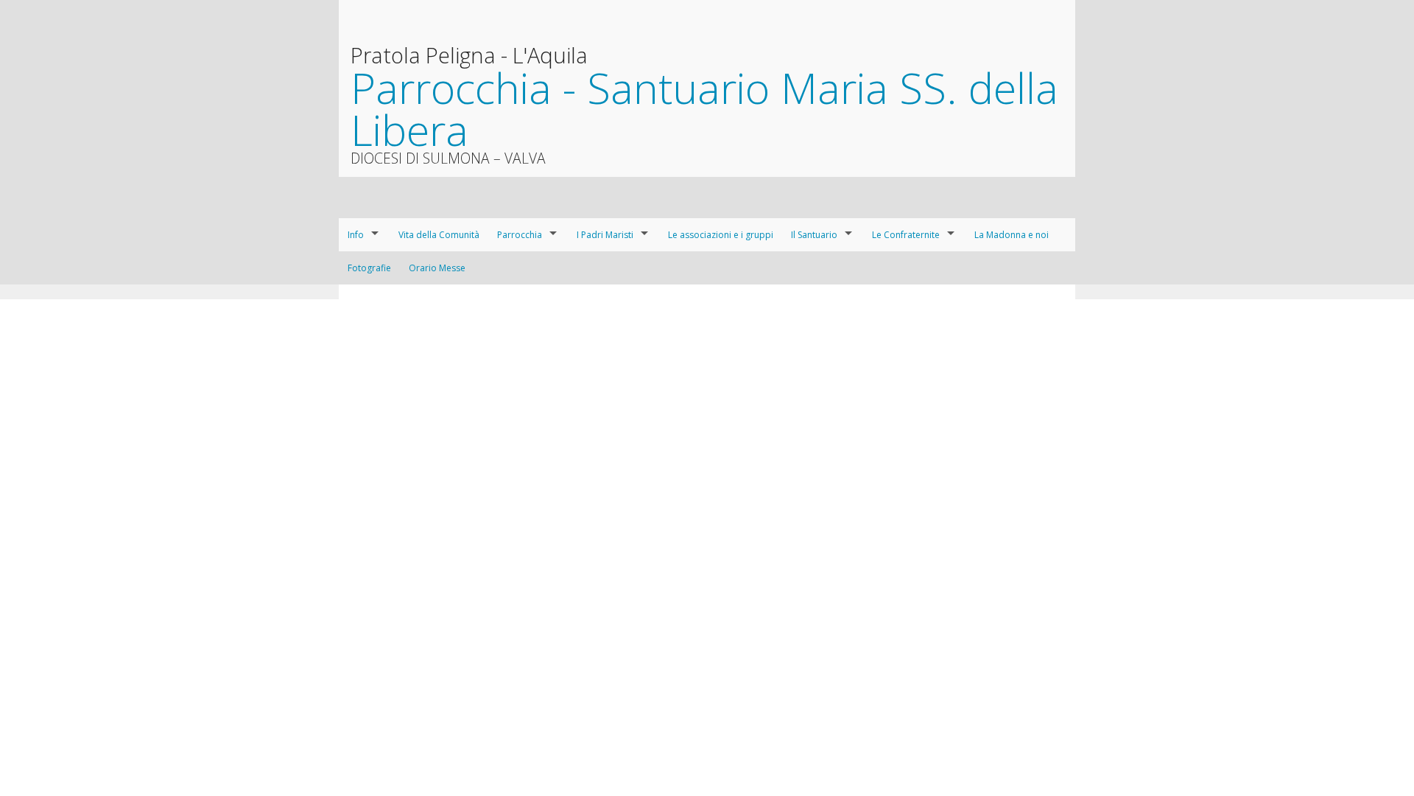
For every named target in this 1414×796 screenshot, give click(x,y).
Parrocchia (519, 234)
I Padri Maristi (605, 234)
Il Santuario (814, 234)
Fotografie (369, 268)
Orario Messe (437, 268)
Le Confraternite (906, 234)
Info (356, 234)
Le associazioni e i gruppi (720, 234)
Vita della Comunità (438, 234)
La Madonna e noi (1011, 234)
